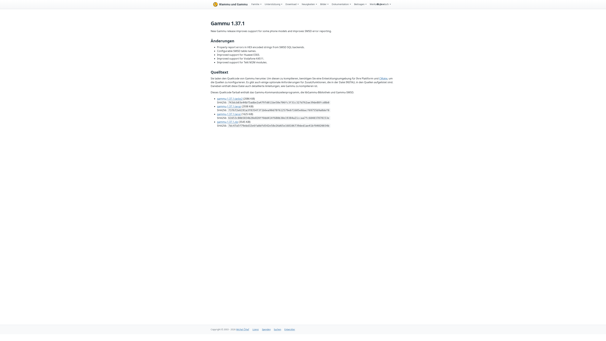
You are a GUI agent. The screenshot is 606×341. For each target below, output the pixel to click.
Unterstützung (272, 4)
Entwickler (289, 329)
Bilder (323, 4)
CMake (383, 78)
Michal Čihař (242, 329)
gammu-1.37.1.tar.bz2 (230, 98)
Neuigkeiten (308, 4)
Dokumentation (340, 4)
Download (291, 4)
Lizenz (255, 329)
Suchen (277, 329)
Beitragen (359, 4)
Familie (255, 4)
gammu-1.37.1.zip (227, 122)
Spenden (266, 329)
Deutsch (384, 4)
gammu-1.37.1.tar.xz (229, 114)
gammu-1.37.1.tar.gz (229, 106)
